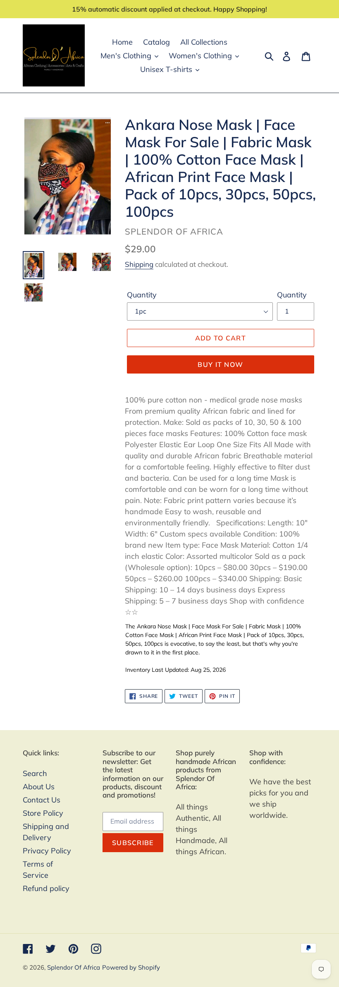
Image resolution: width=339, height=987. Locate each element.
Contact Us (41, 800)
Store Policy (43, 813)
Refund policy (46, 888)
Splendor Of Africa (73, 967)
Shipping (139, 264)
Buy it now (220, 364)
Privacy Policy (47, 850)
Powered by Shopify (131, 967)
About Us (39, 786)
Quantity (142, 294)
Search (35, 773)
